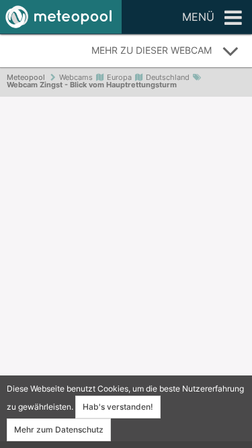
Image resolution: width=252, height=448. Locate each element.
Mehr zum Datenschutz (58, 429)
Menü (198, 17)
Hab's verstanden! (118, 407)
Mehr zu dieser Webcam (151, 50)
